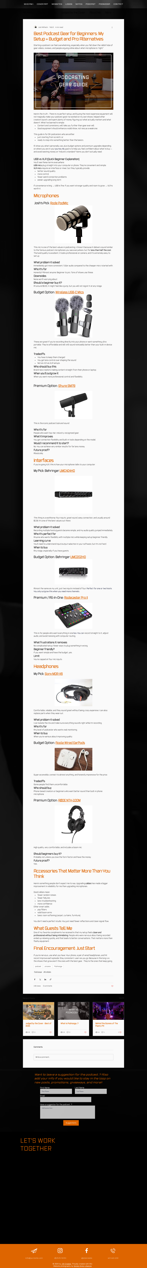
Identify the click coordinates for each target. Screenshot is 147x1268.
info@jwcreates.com (34, 1258)
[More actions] (112, 27)
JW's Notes (47, 972)
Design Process (47, 12)
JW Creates (66, 1264)
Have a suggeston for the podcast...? (56, 1105)
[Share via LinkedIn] (45, 979)
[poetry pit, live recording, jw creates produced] (108, 1011)
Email (42, 1096)
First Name (45, 1088)
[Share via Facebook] (35, 979)
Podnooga (58, 966)
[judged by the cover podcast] (38, 1011)
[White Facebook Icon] (86, 1250)
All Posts (28, 12)
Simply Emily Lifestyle (83, 1266)
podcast (38, 966)
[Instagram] (60, 1250)
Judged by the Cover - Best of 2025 (38, 1025)
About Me (95, 12)
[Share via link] (51, 979)
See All (121, 998)
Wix (90, 1264)
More (108, 12)
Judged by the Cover (73, 12)
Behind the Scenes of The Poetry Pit (106, 1025)
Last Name (79, 1088)
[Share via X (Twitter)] (40, 979)
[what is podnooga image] (73, 1011)
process (48, 966)
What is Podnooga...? (69, 1024)
